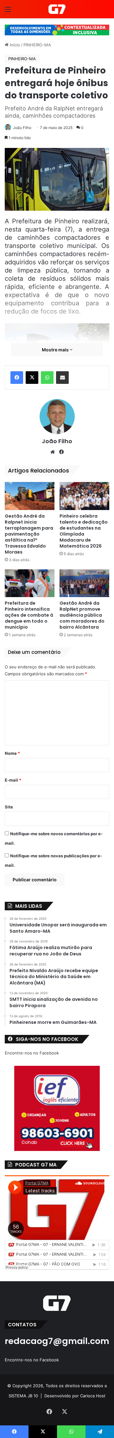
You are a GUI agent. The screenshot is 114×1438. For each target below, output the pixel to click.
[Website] (52, 452)
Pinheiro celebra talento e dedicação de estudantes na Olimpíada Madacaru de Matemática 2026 (84, 531)
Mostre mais (56, 349)
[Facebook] (16, 377)
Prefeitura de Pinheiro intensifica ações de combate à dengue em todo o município (29, 615)
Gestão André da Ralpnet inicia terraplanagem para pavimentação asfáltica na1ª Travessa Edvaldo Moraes (29, 534)
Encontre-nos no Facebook (32, 1052)
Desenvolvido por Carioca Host (74, 1395)
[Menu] (8, 11)
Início (14, 44)
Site (9, 806)
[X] (32, 377)
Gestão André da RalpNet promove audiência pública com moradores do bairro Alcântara (82, 615)
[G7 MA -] (56, 9)
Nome (12, 753)
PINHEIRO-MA (37, 44)
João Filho (22, 127)
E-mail (13, 780)
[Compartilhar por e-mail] (62, 377)
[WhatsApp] (47, 377)
